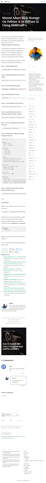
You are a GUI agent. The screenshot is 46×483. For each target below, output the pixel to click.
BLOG (25, 454)
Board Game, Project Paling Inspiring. (12, 455)
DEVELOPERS (26, 457)
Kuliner (30, 145)
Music (30, 153)
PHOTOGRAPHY (27, 465)
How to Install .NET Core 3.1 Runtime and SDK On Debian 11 (13, 346)
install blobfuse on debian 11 (13, 319)
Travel (30, 171)
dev (4, 13)
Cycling (30, 116)
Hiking (30, 142)
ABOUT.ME (26, 453)
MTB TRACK (26, 463)
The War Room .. (38, 75)
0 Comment (16, 351)
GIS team (37, 82)
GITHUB (25, 470)
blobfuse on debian (6, 317)
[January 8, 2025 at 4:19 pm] (24, 366)
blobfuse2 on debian (21, 317)
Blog (30, 106)
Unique (30, 176)
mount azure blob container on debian (14, 323)
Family (30, 129)
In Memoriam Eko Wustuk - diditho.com (11, 451)
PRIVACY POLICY (27, 473)
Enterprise (31, 127)
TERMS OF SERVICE (28, 472)
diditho (23, 28)
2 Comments (16, 28)
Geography (31, 140)
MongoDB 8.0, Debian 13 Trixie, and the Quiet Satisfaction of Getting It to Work (36, 85)
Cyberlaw (31, 114)
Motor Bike (31, 150)
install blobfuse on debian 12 (13, 321)
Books (30, 108)
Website (20, 420)
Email (11, 420)
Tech (30, 168)
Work (30, 179)
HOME (25, 451)
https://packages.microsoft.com (10, 45)
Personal (31, 160)
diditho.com (7, 1)
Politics (30, 166)
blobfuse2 (14, 317)
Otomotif (31, 158)
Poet (30, 163)
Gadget (30, 137)
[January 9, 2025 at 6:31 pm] (24, 377)
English (8, 13)
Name (3, 420)
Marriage (31, 147)
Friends (30, 132)
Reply (22, 373)
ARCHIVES (26, 456)
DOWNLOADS (27, 468)
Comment (4, 395)
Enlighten (31, 124)
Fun (29, 134)
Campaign (31, 111)
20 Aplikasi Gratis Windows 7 (11, 279)
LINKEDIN (26, 467)
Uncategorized (32, 173)
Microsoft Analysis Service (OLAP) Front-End (14, 283)
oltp (30, 155)
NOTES (26, 459)
